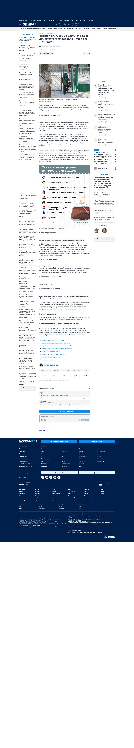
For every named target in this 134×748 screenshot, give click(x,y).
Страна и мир (100, 453)
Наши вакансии (23, 458)
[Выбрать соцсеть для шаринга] (88, 53)
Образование (65, 466)
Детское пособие (65, 370)
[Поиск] (107, 24)
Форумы (45, 20)
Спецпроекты (100, 461)
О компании (22, 453)
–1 (88, 398)
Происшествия (83, 456)
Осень (81, 451)
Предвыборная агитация (25, 463)
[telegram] (42, 477)
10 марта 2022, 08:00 (44, 49)
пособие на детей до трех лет (51, 351)
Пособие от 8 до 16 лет (46, 370)
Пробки (67, 24)
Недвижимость (23, 20)
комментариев (48, 53)
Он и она (81, 449)
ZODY (81, 20)
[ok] (50, 477)
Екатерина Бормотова (51, 364)
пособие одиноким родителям (51, 357)
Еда (42, 461)
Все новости (27, 34)
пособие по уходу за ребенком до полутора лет (56, 348)
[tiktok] (58, 477)
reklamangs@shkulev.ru (73, 515)
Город (42, 456)
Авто (42, 449)
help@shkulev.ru (29, 527)
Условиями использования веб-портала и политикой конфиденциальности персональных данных (90, 522)
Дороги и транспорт (46, 458)
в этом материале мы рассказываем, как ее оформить (64, 319)
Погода (39, 20)
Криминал (64, 451)
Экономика (100, 458)
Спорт (98, 449)
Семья (81, 466)
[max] (54, 477)
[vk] (46, 477)
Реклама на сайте (24, 449)
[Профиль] (114, 24)
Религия (81, 463)
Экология (99, 456)
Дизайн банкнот (76, 370)
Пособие (56, 370)
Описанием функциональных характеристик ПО (78, 521)
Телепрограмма (53, 20)
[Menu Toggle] (20, 24)
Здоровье (44, 466)
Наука (63, 461)
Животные (44, 463)
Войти (45, 420)
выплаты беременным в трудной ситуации (56, 343)
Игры (92, 20)
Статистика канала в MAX (26, 466)
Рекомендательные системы (74, 530)
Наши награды (23, 456)
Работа (81, 458)
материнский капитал (49, 360)
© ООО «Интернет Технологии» (26, 537)
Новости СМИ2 (44, 430)
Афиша (61, 20)
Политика (82, 453)
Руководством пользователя (74, 520)
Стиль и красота (101, 451)
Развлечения (82, 461)
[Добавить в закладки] (84, 53)
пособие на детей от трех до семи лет (53, 354)
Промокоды (86, 20)
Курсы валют (74, 20)
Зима (62, 449)
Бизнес (43, 451)
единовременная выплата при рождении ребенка (58, 346)
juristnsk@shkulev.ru (54, 526)
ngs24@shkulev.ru (36, 525)
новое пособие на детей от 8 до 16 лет (74, 107)
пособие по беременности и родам (53, 340)
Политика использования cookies (75, 528)
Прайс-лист (22, 451)
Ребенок (86, 370)
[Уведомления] (110, 24)
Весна (43, 453)
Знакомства (32, 20)
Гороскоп (67, 20)
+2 (84, 407)
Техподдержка (23, 461)
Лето (62, 456)
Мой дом (63, 458)
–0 (88, 407)
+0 (84, 398)
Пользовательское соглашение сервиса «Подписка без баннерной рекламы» (85, 532)
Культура (63, 453)
